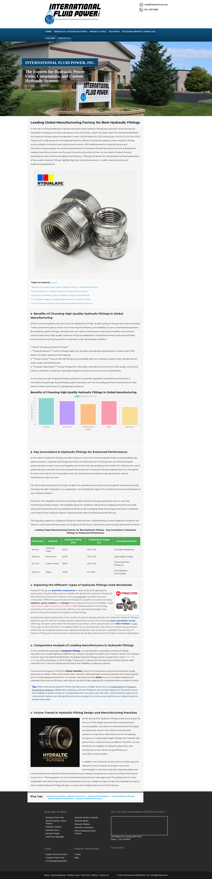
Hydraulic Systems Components (60, 798)
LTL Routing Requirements (56, 861)
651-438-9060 (151, 9)
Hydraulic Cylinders (53, 827)
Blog (77, 858)
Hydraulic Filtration (82, 824)
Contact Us (64, 38)
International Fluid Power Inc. (72, 14)
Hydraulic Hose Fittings (56, 796)
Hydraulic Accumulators (84, 827)
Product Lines (98, 32)
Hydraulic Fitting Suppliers (98, 796)
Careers (78, 854)
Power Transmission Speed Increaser (85, 832)
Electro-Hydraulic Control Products (56, 822)
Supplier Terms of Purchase (56, 854)
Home (49, 32)
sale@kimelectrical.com (156, 4)
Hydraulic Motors (81, 821)
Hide (54, 283)
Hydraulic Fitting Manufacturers (89, 798)
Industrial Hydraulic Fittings (123, 796)
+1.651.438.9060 (123, 839)
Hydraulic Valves (52, 830)
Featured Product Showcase (138, 32)
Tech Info (114, 32)
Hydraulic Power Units (55, 817)
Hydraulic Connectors (76, 796)
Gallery (50, 38)
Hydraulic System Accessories (86, 817)
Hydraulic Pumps (52, 833)
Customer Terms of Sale (55, 858)
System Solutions (58, 875)
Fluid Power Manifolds (55, 837)
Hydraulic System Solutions (70, 32)
